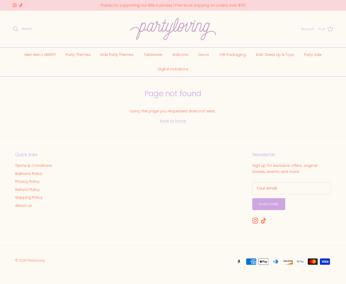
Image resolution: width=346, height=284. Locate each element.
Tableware (153, 54)
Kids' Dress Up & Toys (275, 54)
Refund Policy (27, 189)
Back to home (173, 121)
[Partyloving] (173, 29)
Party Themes (78, 54)
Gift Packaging (232, 54)
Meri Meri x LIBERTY (40, 54)
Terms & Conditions (33, 165)
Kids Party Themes (117, 54)
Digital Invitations (173, 68)
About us (23, 205)
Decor (203, 54)
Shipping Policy (29, 197)
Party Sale (313, 54)
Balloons (180, 54)
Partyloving (36, 260)
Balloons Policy (28, 173)
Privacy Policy (27, 181)
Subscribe (269, 204)
